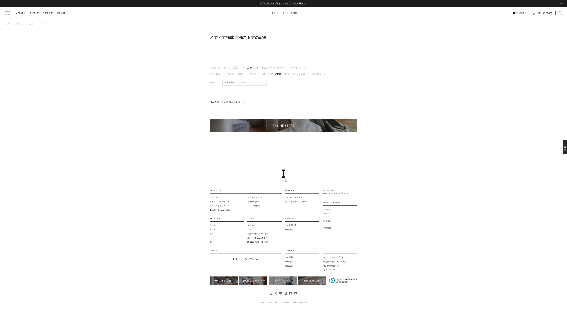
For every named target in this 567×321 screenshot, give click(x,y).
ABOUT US (21, 13)
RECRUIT (61, 13)
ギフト (212, 229)
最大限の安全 (253, 201)
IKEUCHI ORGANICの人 (220, 210)
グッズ (212, 242)
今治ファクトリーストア (273, 67)
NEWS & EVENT (331, 202)
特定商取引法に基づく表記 (334, 261)
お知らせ (242, 74)
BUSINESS (48, 13)
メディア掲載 (274, 74)
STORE (250, 218)
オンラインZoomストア (257, 238)
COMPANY (290, 250)
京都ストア (252, 67)
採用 (286, 74)
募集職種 (327, 228)
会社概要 (289, 257)
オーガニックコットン (219, 201)
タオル (212, 225)
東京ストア (238, 67)
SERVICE (289, 190)
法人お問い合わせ (292, 225)
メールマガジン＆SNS (333, 257)
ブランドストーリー (256, 197)
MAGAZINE (336, 192)
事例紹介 (289, 229)
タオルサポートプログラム (296, 201)
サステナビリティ (217, 206)
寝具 (212, 234)
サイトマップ (329, 270)
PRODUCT (35, 13)
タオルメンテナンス (293, 197)
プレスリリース (257, 74)
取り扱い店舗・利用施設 (257, 242)
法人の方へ (565, 147)
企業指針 (289, 261)
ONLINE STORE (545, 13)
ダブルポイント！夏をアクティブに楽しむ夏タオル (283, 3)
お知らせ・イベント (24, 24)
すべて (227, 67)
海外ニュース (319, 74)
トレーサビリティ (255, 206)
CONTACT (215, 250)
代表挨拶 (289, 266)
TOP (6, 24)
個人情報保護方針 (331, 266)
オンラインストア (297, 67)
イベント (327, 213)
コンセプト (214, 197)
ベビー (212, 238)
